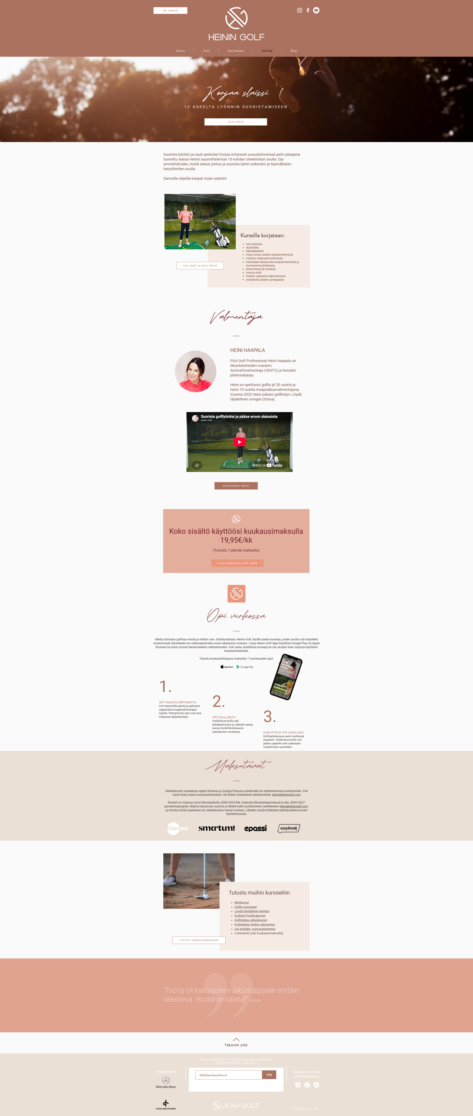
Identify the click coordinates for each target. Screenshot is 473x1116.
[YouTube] (316, 10)
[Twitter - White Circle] (316, 1085)
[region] (118, 245)
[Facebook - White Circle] (298, 1085)
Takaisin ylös (236, 1045)
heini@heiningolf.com (286, 794)
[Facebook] (308, 10)
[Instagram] (299, 10)
